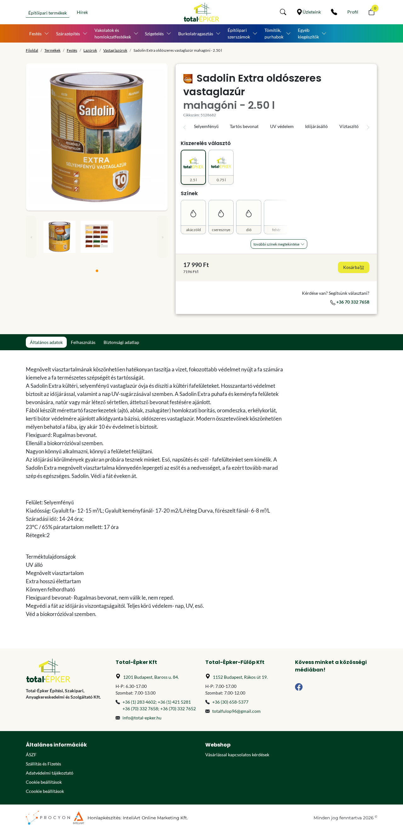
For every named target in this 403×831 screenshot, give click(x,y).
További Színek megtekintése (276, 244)
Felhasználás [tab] (83, 342)
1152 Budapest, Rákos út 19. (240, 677)
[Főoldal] (201, 12)
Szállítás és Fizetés (43, 763)
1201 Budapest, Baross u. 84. (151, 677)
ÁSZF (31, 754)
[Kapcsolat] (334, 12)
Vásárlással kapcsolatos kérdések (237, 754)
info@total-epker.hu (142, 717)
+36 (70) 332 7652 (178, 708)
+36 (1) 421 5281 (174, 702)
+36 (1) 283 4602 (139, 702)
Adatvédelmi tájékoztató (49, 773)
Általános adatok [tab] (46, 342)
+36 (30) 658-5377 (230, 702)
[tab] (97, 271)
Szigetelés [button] (154, 33)
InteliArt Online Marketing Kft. (155, 817)
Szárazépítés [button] (68, 33)
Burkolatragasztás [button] (195, 33)
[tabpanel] (156, 491)
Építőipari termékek (47, 12)
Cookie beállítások (44, 782)
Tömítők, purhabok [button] (273, 33)
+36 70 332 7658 (352, 302)
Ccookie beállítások (45, 791)
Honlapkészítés (104, 817)
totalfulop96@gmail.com (236, 711)
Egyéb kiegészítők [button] (308, 33)
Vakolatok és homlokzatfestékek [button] (112, 33)
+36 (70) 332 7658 (140, 708)
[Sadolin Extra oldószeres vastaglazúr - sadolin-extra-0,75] (96, 137)
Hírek (82, 12)
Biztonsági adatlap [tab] (121, 342)
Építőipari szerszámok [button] (239, 33)
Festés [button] (35, 33)
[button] (283, 12)
